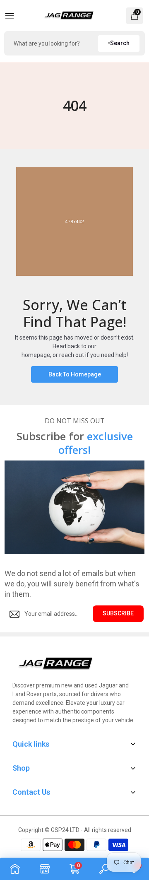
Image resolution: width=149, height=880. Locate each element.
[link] (15, 869)
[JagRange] (69, 15)
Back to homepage (74, 374)
